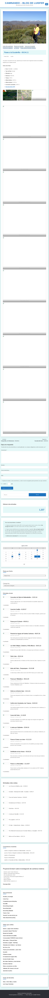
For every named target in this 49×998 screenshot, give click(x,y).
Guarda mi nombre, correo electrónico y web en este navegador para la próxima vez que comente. (24, 480)
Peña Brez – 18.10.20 (14, 808)
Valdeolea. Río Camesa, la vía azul (10, 968)
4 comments (5, 641)
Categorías (6, 583)
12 (19, 554)
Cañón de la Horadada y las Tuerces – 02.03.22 (23, 703)
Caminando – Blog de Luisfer (24, 3)
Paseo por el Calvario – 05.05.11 (19, 621)
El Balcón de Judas (7, 954)
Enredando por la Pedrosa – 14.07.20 (17, 802)
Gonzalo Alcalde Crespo (8, 959)
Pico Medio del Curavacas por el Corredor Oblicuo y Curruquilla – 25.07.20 (25, 830)
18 (12, 556)
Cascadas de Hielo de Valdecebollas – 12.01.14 (23, 597)
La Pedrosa (16, 47)
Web (2, 475)
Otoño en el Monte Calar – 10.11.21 (20, 691)
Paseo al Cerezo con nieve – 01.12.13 (20, 739)
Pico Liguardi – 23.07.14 (14, 819)
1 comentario (6, 605)
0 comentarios (6, 629)
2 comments (5, 617)
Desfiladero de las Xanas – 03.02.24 (20, 751)
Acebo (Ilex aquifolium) (8, 46)
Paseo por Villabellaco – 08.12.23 (19, 679)
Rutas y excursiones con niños (10, 966)
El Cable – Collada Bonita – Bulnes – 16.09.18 (19, 825)
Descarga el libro (7, 884)
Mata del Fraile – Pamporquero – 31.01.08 (22, 668)
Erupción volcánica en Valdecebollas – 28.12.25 (20, 850)
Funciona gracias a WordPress (16, 994)
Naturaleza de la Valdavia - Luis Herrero (12, 945)
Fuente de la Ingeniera (8, 47)
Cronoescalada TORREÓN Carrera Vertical (12, 938)
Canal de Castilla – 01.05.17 (18, 609)
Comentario (4, 450)
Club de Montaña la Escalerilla (10, 935)
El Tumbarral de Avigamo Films (10, 956)
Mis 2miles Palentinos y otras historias (11, 961)
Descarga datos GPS (10, 86)
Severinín (5, 952)
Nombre (3, 465)
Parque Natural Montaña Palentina (28, 47)
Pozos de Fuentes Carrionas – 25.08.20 (18, 797)
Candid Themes (36, 994)
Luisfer (12, 56)
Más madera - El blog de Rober (10, 940)
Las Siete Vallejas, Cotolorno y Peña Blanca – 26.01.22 (25, 645)
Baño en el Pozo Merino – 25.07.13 (17, 836)
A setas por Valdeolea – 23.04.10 (19, 727)
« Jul (24, 564)
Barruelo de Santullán (19, 46)
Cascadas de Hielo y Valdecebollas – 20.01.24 (19, 860)
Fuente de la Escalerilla (30, 46)
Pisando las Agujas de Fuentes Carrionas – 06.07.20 (25, 633)
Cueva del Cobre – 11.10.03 (18, 715)
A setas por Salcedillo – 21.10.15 (16, 814)
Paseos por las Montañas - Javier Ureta (12, 949)
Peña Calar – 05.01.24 (16, 656)
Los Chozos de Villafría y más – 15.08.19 (18, 786)
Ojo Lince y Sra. (6, 947)
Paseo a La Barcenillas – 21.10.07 (20, 763)
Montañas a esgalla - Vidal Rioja (10, 942)
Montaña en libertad (7, 963)
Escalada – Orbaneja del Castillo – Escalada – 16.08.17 (21, 791)
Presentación (12, 855)
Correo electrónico (5, 470)
